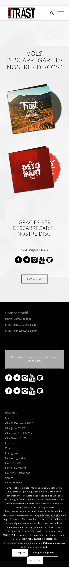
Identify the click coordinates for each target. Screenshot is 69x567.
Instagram (11, 453)
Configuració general (43, 552)
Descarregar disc (15, 458)
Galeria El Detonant (17, 473)
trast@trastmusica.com (18, 318)
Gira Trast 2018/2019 (18, 433)
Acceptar (20, 552)
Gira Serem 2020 (16, 438)
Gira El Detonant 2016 (19, 423)
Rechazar (35, 560)
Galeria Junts (13, 463)
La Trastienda (13, 483)
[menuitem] (50, 13)
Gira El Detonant (15, 468)
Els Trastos (11, 443)
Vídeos (9, 448)
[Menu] (59, 13)
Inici (7, 418)
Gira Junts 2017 (15, 428)
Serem (9, 478)
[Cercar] (50, 13)
